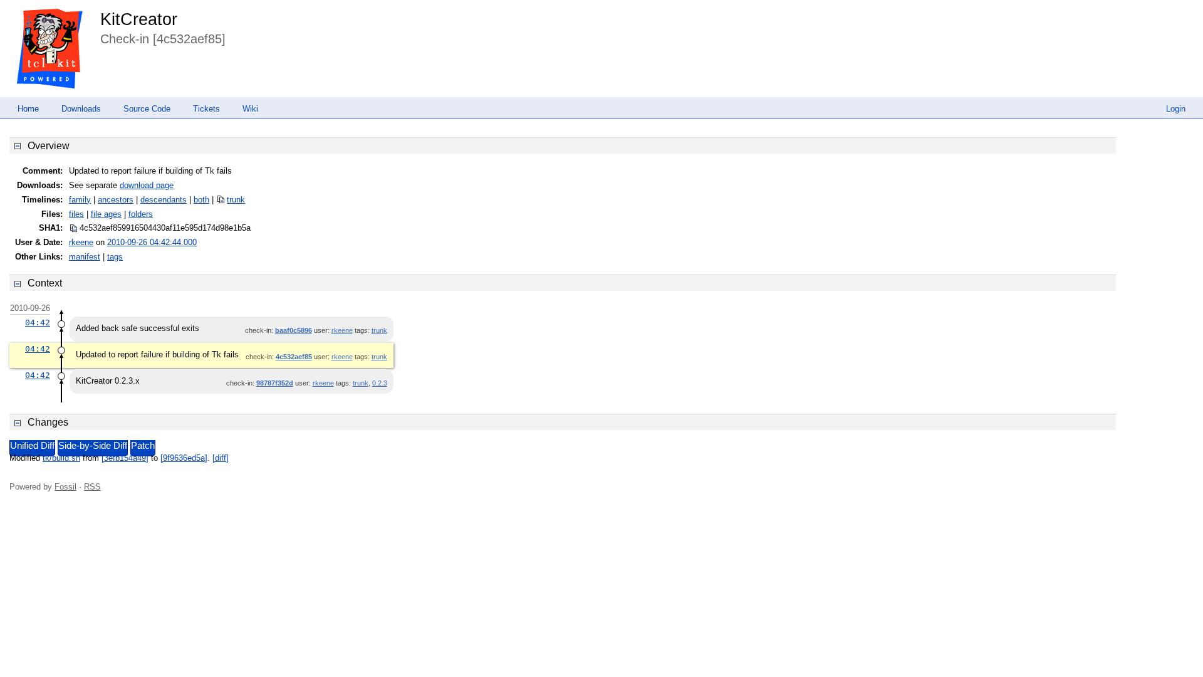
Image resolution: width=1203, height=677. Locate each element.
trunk (236, 199)
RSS (92, 486)
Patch (143, 446)
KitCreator (138, 19)
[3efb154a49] (125, 458)
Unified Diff (32, 446)
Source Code (146, 108)
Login (1175, 108)
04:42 (37, 322)
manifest (84, 256)
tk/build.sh (61, 458)
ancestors (115, 199)
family (80, 199)
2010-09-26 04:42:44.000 (152, 242)
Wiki (250, 108)
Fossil (65, 486)
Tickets (206, 108)
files (76, 214)
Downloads (81, 108)
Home (28, 108)
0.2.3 (379, 383)
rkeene (81, 242)
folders (140, 214)
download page (147, 185)
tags (115, 256)
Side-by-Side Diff (92, 446)
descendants (163, 199)
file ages (106, 214)
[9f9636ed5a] (183, 458)
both (201, 199)
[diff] (220, 458)
